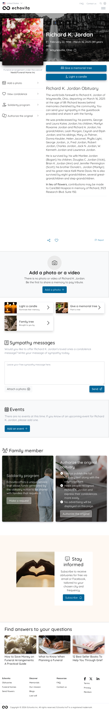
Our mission (35, 687)
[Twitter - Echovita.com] (91, 679)
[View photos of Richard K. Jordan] (22, 41)
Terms (87, 683)
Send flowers (8, 691)
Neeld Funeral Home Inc (23, 72)
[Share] (49, 240)
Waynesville (57, 50)
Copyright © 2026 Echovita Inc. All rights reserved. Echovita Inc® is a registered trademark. (51, 707)
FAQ (82, 3)
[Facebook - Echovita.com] (85, 679)
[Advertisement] (76, 217)
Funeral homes (9, 687)
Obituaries (7, 682)
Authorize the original (76, 513)
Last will (33, 695)
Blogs (32, 691)
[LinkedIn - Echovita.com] (98, 679)
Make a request (19, 500)
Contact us (91, 3)
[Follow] (56, 240)
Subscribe (71, 597)
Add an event (15, 428)
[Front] (15, 8)
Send (95, 389)
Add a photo (53, 289)
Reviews (88, 692)
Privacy (87, 687)
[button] (13, 3)
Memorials (34, 682)
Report (101, 240)
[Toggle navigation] (103, 8)
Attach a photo (16, 389)
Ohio (69, 50)
